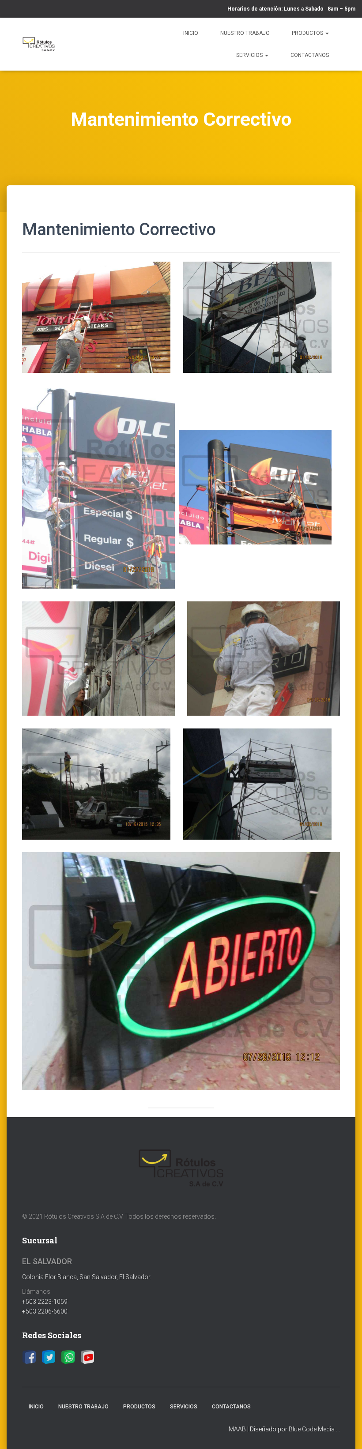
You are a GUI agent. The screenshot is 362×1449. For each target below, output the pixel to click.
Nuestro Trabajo (245, 33)
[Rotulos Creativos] (38, 44)
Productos (308, 33)
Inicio (190, 33)
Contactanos (309, 55)
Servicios (250, 55)
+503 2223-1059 (45, 1301)
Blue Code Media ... (314, 1429)
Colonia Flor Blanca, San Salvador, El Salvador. (86, 1276)
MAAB (237, 1429)
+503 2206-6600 (45, 1311)
